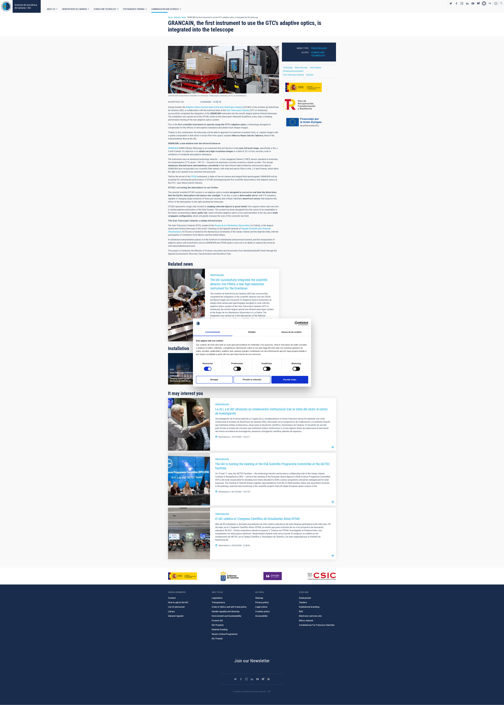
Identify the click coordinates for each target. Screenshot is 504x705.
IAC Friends (217, 638)
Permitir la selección (252, 380)
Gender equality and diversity (225, 611)
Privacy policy (262, 602)
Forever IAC (217, 620)
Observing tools (301, 67)
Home (170, 17)
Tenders (303, 602)
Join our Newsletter (252, 660)
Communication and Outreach (165, 9)
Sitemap (259, 598)
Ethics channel (306, 620)
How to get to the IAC (178, 602)
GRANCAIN (173, 148)
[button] (223, 69)
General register (176, 616)
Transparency (218, 602)
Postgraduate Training (134, 9)
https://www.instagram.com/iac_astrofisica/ (462, 3)
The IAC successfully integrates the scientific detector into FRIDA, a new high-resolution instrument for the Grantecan (239, 284)
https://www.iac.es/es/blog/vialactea (484, 3)
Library (171, 611)
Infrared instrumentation (293, 71)
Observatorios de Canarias (74, 9)
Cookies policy (262, 611)
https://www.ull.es (273, 576)
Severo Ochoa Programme (224, 634)
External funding (219, 629)
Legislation (217, 598)
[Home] (6, 6)
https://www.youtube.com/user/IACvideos (473, 3)
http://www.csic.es (321, 576)
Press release (217, 275)
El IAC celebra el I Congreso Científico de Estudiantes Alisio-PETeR (257, 519)
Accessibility (261, 616)
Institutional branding (309, 607)
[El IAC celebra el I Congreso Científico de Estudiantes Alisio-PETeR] (332, 555)
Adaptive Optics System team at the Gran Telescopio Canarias (214, 107)
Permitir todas (289, 380)
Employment (305, 598)
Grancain (309, 75)
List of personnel (176, 607)
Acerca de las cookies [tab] (291, 332)
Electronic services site (310, 616)
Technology (288, 67)
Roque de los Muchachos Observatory (232, 225)
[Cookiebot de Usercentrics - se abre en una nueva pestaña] (296, 323)
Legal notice (261, 607)
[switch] (237, 369)
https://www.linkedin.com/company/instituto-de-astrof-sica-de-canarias (467, 3)
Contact (172, 598)
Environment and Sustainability (226, 616)
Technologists (315, 67)
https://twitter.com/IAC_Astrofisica (451, 3)
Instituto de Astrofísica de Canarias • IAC (26, 6)
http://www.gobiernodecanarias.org (229, 576)
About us (51, 9)
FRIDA (194, 176)
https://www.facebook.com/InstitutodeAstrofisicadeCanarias (456, 3)
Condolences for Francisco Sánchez (317, 625)
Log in (495, 3)
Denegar (214, 380)
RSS (301, 611)
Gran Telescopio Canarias (238, 110)
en (490, 3)
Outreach (177, 17)
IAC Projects (218, 625)
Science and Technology (105, 9)
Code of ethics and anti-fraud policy (229, 607)
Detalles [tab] (252, 332)
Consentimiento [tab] (212, 332)
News (184, 17)
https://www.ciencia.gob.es (182, 576)
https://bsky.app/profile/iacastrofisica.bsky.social (478, 3)
